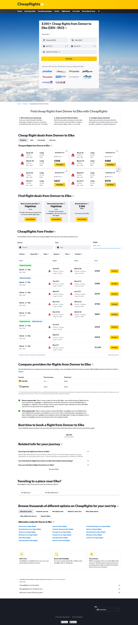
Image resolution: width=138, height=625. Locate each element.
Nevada (25, 104)
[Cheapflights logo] (28, 4)
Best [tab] (31, 140)
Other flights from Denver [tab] (28, 516)
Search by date (29, 11)
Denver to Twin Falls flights (61, 540)
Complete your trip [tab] (42, 511)
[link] (30, 219)
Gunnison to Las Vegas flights (62, 535)
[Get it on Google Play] (64, 622)
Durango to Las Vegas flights (62, 532)
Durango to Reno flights (60, 537)
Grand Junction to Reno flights (95, 532)
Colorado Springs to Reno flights (63, 529)
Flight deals (66, 11)
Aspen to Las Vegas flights (27, 532)
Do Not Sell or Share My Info (62, 617)
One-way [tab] (52, 140)
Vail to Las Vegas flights (93, 529)
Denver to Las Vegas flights (27, 526)
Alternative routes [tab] (26, 511)
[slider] (121, 248)
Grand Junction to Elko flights (28, 540)
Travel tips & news (88, 11)
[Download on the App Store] (73, 622)
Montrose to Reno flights (94, 535)
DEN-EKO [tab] (69, 435)
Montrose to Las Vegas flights (28, 535)
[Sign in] (99, 11)
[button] (66, 28)
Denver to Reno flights (60, 526)
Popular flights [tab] (45, 516)
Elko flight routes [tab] (57, 511)
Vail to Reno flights (25, 537)
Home (19, 11)
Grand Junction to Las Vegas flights (30, 529)
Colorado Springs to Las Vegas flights (98, 526)
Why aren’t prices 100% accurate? (31, 592)
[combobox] (46, 34)
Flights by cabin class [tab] (74, 511)
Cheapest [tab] (23, 140)
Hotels (56, 11)
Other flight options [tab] (92, 511)
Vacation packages (45, 11)
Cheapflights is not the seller (29, 585)
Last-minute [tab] (41, 140)
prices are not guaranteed (58, 579)
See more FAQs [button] (54, 469)
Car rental (76, 11)
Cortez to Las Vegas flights (94, 537)
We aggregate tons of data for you (30, 589)
